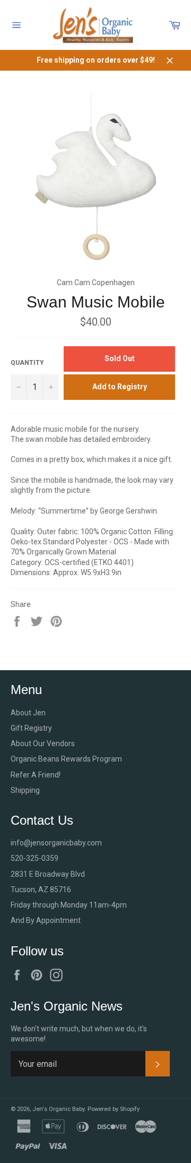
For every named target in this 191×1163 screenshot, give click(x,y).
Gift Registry (31, 728)
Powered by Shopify (114, 1109)
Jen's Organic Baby (58, 1109)
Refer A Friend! (35, 775)
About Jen (28, 712)
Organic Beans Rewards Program (66, 759)
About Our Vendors (43, 743)
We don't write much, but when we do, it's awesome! (79, 1033)
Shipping (25, 790)
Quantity (27, 362)
